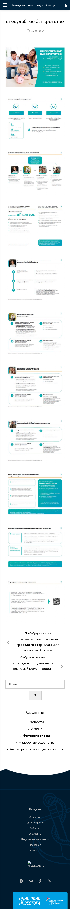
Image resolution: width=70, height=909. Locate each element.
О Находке (35, 817)
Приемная (35, 844)
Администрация (35, 822)
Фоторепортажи (35, 735)
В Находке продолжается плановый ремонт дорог (32, 666)
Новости (36, 722)
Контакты (35, 850)
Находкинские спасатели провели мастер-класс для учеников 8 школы (38, 645)
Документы (35, 833)
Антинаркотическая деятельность (36, 749)
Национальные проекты (35, 839)
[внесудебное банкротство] (35, 64)
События (35, 828)
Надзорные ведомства (36, 742)
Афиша (35, 729)
